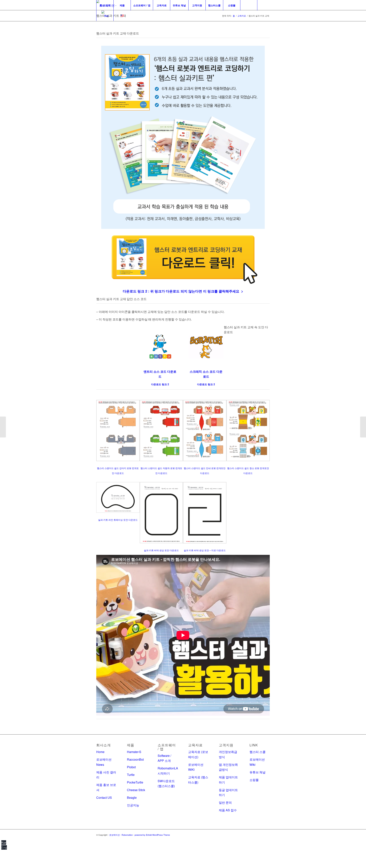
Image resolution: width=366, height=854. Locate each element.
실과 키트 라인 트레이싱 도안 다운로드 (118, 519)
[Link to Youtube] (267, 834)
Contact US (104, 797)
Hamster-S (134, 752)
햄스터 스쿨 (258, 752)
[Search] (248, 5)
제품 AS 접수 (228, 810)
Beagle (132, 797)
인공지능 (133, 805)
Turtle (131, 774)
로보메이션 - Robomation (121, 834)
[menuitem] (104, 5)
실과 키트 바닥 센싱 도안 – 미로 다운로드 (205, 550)
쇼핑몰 (254, 780)
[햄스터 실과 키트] (3, 427)
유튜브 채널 (258, 772)
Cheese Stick (136, 790)
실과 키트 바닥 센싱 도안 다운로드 (161, 550)
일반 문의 (225, 802)
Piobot (131, 767)
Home (100, 752)
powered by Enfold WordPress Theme (152, 834)
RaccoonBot (135, 759)
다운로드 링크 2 (206, 384)
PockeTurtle (135, 782)
